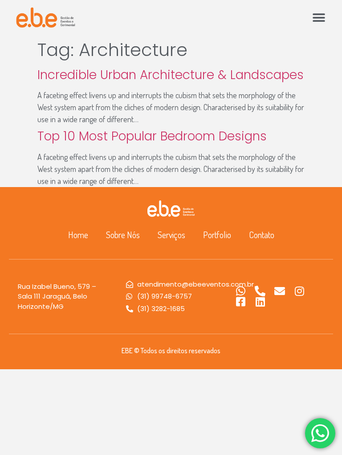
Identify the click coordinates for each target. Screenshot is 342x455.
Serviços (171, 234)
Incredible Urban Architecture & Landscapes (170, 75)
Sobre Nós (123, 234)
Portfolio (217, 234)
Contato (261, 234)
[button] (319, 18)
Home (78, 234)
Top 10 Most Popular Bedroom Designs (152, 136)
